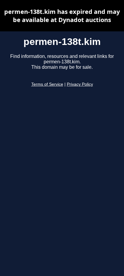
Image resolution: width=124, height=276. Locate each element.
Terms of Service (47, 84)
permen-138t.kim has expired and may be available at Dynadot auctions (62, 16)
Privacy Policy (80, 84)
